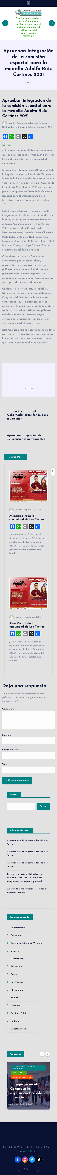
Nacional (15, 1005)
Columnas (16, 935)
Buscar (14, 795)
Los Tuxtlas (17, 982)
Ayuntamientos (18, 928)
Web (4, 764)
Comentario (9, 709)
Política (15, 1021)
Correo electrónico (12, 750)
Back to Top (30, 1169)
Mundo (14, 998)
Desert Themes (30, 1151)
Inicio (29, 82)
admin (12, 123)
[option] (28, 1086)
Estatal (14, 974)
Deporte (15, 951)
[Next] (47, 1053)
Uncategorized (18, 1029)
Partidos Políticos (20, 1013)
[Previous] (42, 1053)
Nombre (6, 735)
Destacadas (8, 127)
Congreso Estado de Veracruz (32, 123)
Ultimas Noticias (24, 127)
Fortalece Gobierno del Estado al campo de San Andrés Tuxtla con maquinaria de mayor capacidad (25, 878)
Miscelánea (17, 990)
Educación (16, 966)
